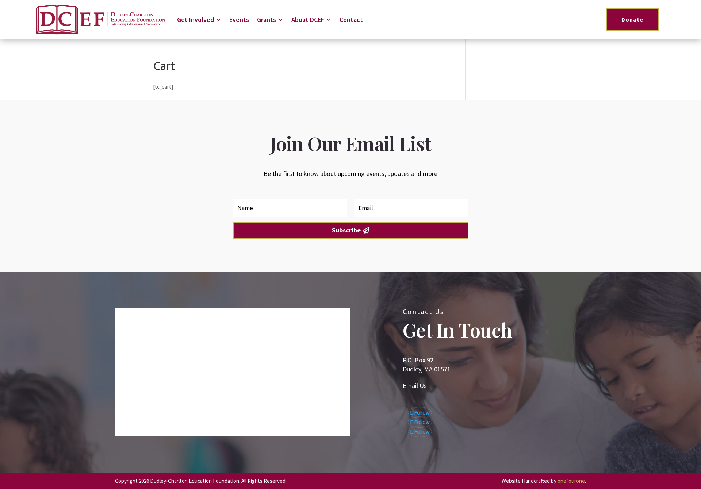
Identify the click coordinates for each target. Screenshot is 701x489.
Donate (632, 19)
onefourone (571, 480)
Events (239, 19)
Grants (266, 19)
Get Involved (195, 19)
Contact (351, 19)
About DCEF (307, 19)
